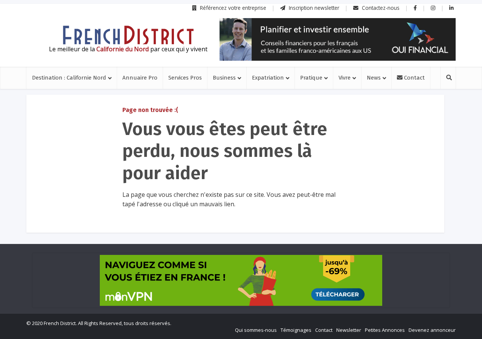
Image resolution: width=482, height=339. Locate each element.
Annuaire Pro (139, 77)
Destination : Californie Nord (69, 77)
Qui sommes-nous (256, 330)
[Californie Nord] (128, 35)
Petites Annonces (385, 330)
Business (224, 77)
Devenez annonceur (432, 330)
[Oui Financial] (338, 39)
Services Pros (185, 77)
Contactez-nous (380, 7)
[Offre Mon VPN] (241, 280)
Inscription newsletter (313, 7)
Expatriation (268, 77)
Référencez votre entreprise (232, 7)
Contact (414, 77)
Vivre (345, 77)
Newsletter (348, 330)
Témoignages (296, 330)
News (374, 77)
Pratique (311, 77)
